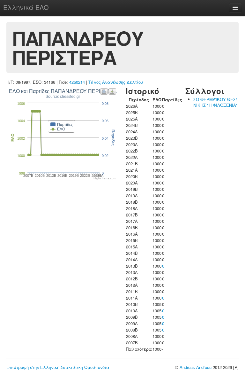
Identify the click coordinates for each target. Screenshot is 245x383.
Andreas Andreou (196, 367)
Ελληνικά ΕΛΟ (26, 7)
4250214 (77, 82)
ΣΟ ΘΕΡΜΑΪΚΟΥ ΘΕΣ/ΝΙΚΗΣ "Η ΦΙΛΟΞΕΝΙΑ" (215, 102)
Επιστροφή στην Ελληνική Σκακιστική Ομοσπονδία (57, 367)
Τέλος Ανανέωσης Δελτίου (115, 82)
